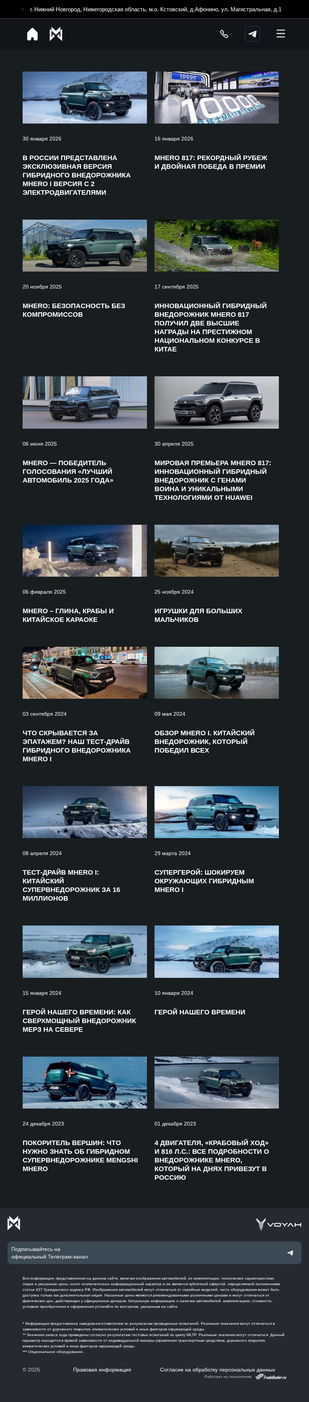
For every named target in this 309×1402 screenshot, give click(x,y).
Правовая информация (102, 1370)
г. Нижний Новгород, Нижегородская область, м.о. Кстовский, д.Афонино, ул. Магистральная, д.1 (155, 9)
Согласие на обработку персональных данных (217, 1370)
